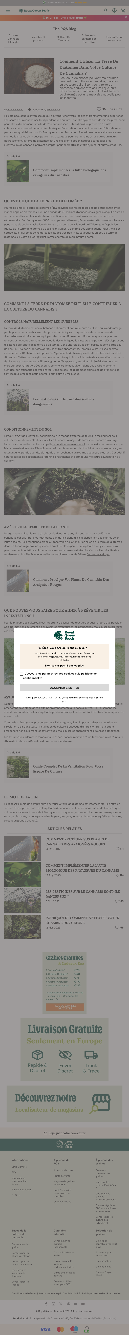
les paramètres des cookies (56, 673)
